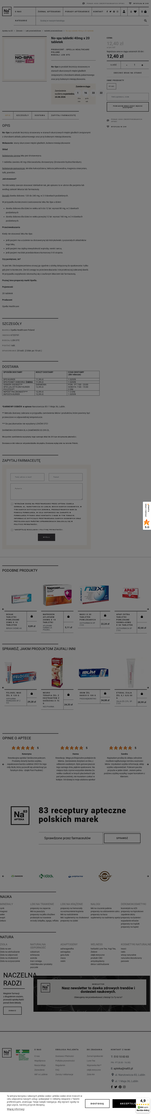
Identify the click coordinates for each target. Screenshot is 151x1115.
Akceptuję (128, 1103)
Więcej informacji (15, 1108)
